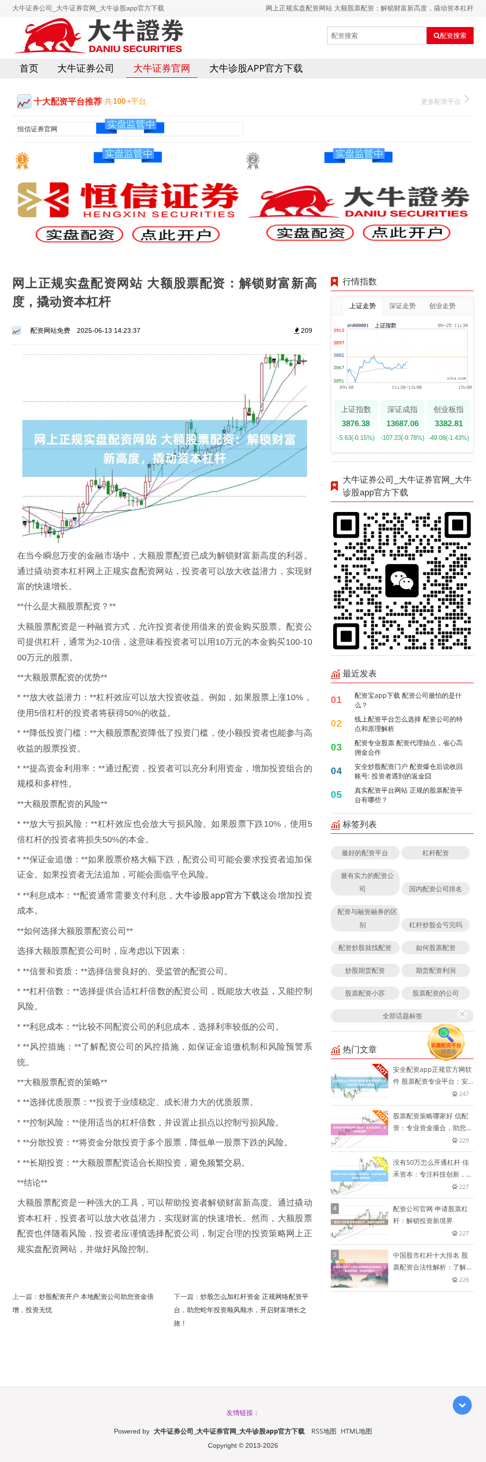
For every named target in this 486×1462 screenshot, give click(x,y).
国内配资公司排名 (435, 888)
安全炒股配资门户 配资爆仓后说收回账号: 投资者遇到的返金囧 (409, 771)
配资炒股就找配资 (365, 947)
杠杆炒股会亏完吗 (435, 924)
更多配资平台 (441, 101)
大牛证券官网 (161, 68)
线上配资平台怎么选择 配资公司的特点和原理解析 (409, 723)
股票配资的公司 (435, 992)
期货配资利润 (436, 970)
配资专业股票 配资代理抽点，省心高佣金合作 (409, 747)
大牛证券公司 (85, 68)
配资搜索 (453, 35)
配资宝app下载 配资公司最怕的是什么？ (408, 700)
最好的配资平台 (365, 852)
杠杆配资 (435, 852)
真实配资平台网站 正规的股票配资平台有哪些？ (409, 795)
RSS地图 (323, 1430)
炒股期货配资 (365, 970)
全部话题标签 (402, 1015)
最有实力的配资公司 (367, 882)
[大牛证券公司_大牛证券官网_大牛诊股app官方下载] (98, 36)
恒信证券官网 (37, 128)
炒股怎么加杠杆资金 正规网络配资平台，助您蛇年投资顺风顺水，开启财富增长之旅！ (241, 1309)
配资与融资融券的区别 (367, 918)
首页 (28, 68)
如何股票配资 (436, 947)
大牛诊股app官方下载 (256, 68)
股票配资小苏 (365, 992)
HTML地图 (356, 1430)
